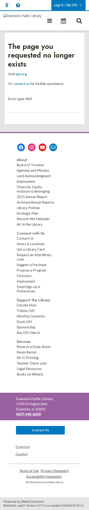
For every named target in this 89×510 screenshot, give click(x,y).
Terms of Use (29, 471)
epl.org (21, 74)
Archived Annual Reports (35, 202)
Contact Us (25, 238)
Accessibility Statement (44, 476)
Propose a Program (31, 270)
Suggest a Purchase (32, 265)
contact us (21, 83)
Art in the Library (29, 224)
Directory (24, 276)
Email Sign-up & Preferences (28, 289)
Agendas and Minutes (33, 170)
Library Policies (28, 208)
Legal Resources (29, 369)
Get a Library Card (30, 249)
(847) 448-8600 (28, 414)
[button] (6, 5)
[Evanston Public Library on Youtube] (42, 147)
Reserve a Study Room (34, 347)
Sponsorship (26, 327)
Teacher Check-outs (32, 363)
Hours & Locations (31, 244)
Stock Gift (24, 321)
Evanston (23, 447)
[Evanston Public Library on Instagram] (32, 147)
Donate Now (26, 305)
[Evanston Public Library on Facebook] (21, 147)
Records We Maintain (33, 219)
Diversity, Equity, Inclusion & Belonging (33, 189)
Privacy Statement (55, 471)
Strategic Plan (27, 213)
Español (22, 454)
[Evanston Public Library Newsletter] (53, 147)
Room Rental (26, 352)
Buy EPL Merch (28, 333)
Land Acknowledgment (34, 176)
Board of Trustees (30, 165)
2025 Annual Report (32, 197)
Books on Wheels (30, 374)
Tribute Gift (26, 310)
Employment (26, 181)
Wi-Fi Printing (28, 358)
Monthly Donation (31, 316)
